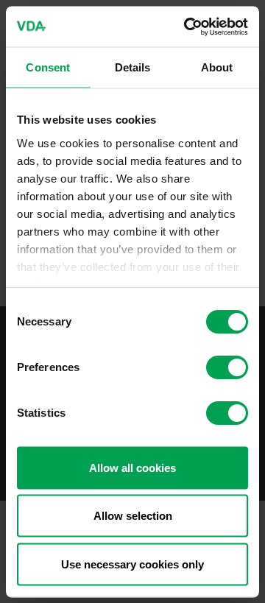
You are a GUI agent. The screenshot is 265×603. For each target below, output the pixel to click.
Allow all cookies (132, 467)
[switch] (227, 367)
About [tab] (217, 67)
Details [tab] (133, 67)
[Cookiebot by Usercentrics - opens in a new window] (187, 26)
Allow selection (132, 515)
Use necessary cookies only (132, 563)
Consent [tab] (48, 67)
